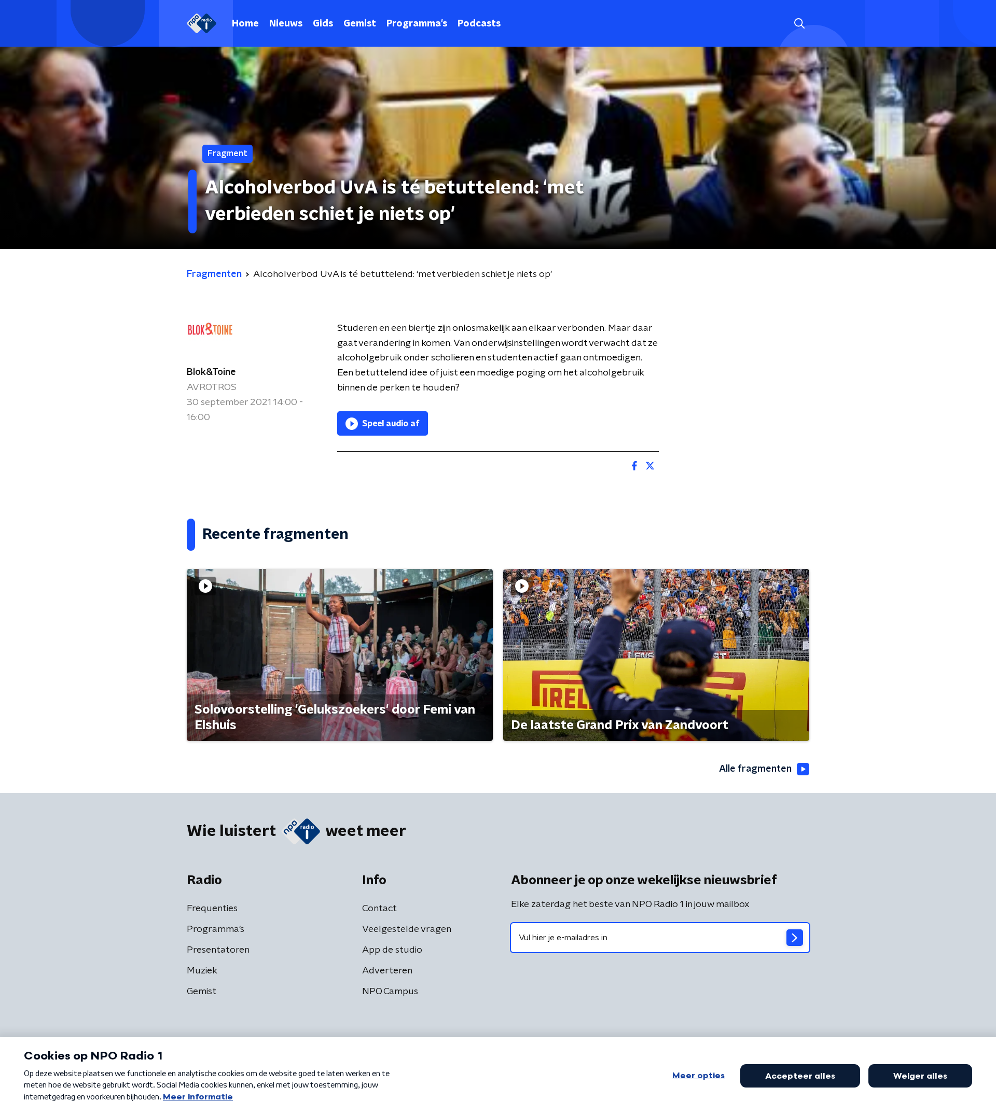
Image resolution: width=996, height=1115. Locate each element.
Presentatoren (218, 950)
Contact (379, 908)
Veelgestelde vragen (406, 929)
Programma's (416, 24)
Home (245, 24)
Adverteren (387, 970)
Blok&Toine (211, 372)
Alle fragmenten (755, 769)
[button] (799, 23)
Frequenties (212, 908)
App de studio (392, 950)
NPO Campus (390, 991)
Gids (323, 24)
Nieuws (285, 24)
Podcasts (479, 24)
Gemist (359, 24)
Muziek (202, 970)
